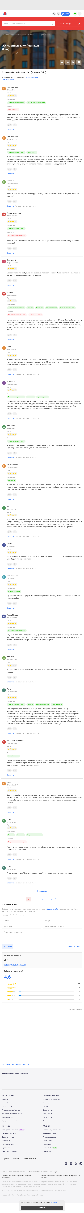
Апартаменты (48, 1121)
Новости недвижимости (52, 1130)
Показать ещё (42, 891)
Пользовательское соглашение (13, 1172)
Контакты (16, 1159)
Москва (5, 1099)
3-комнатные (48, 1117)
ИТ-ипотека (6, 1141)
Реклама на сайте (30, 1159)
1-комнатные (48, 1110)
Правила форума (73, 946)
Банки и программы (9, 1151)
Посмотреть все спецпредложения (15, 1065)
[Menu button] (75, 14)
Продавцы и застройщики (11, 1121)
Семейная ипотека (9, 1133)
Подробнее (54, 1202)
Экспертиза (47, 1144)
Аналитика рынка (49, 1137)
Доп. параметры (65, 24)
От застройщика (8, 1144)
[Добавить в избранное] (62, 62)
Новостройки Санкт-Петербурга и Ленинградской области (23, 1195)
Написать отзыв (8, 80)
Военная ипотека (8, 1137)
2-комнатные (48, 1114)
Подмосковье (7, 1106)
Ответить (10, 130)
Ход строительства (18, 35)
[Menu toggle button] (80, 14)
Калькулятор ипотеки (13, 1130)
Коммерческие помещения (12, 1114)
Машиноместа (7, 1117)
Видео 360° (50, 1148)
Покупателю (47, 1141)
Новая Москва (7, 1103)
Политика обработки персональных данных (45, 1172)
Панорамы (47, 1151)
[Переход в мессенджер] (80, 1163)
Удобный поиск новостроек (14, 24)
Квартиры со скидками (51, 1099)
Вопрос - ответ (45, 35)
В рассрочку (6, 1148)
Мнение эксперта (49, 1133)
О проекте (5, 1159)
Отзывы (32, 35)
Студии (45, 1106)
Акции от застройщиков (11, 1110)
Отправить (8, 946)
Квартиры (46, 1103)
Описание (6, 35)
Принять (42, 1208)
